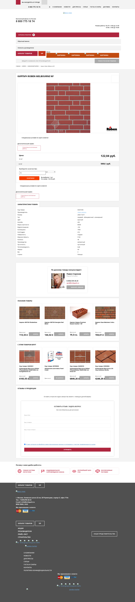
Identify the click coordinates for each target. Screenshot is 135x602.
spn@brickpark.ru (73, 283)
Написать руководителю (26, 48)
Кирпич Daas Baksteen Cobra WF (104, 323)
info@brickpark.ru (28, 502)
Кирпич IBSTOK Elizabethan (28, 322)
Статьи (85, 7)
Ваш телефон (28, 422)
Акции (21, 528)
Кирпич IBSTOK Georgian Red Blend (54, 323)
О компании (57, 7)
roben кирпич (82, 212)
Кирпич (24, 66)
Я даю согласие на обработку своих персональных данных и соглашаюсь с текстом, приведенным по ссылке (60, 444)
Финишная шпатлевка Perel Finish (54, 369)
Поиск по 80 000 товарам (107, 61)
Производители (25, 531)
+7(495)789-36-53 (25, 500)
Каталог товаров (25, 485)
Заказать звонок (77, 287)
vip (42, 53)
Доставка (106, 7)
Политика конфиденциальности (38, 570)
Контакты (115, 7)
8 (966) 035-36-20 (72, 281)
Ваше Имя (27, 415)
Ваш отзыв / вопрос (30, 429)
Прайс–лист (23, 534)
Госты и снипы (95, 7)
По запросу (59, 378)
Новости (67, 7)
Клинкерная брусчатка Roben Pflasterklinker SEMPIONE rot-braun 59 (80, 370)
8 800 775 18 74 (34, 7)
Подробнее (30, 317)
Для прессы (77, 7)
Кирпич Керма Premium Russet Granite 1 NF (78, 323)
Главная (18, 66)
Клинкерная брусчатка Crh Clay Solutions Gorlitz (104, 369)
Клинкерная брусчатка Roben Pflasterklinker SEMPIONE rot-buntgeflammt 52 (29, 370)
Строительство (24, 537)
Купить (35, 334)
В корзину (30, 178)
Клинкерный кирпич (33, 66)
